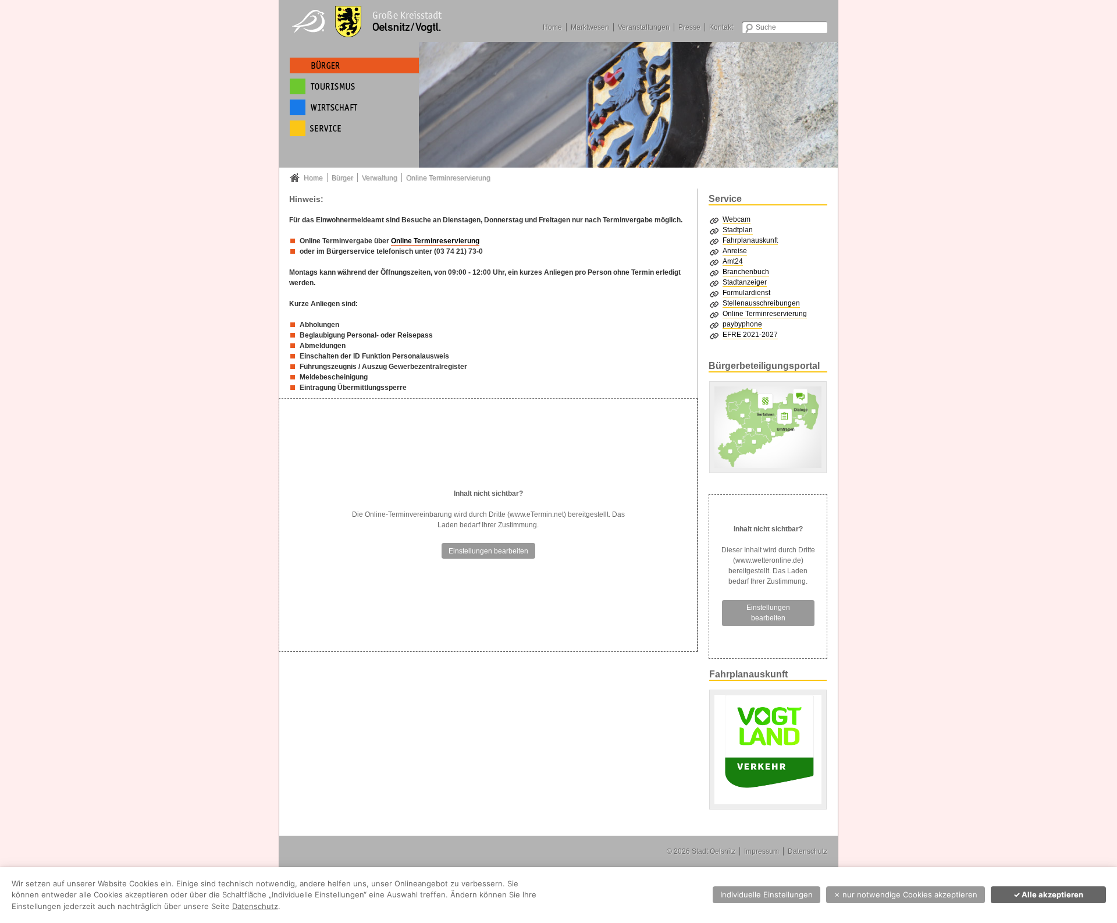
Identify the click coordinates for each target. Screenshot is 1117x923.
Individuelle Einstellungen (766, 894)
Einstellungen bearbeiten (488, 551)
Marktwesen (590, 27)
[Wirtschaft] (354, 107)
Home (552, 27)
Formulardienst (746, 293)
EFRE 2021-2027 (750, 335)
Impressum (761, 851)
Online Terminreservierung (448, 178)
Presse (689, 27)
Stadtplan (738, 230)
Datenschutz (807, 851)
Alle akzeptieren (1048, 894)
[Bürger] (354, 65)
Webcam (736, 219)
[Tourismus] (354, 86)
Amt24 (733, 261)
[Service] (354, 128)
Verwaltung (379, 178)
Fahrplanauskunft (750, 240)
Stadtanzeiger (745, 282)
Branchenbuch (746, 272)
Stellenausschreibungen (761, 303)
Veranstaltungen (644, 27)
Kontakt (721, 27)
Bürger (342, 178)
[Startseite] (372, 20)
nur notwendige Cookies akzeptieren (905, 894)
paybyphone (742, 324)
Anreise (735, 251)
